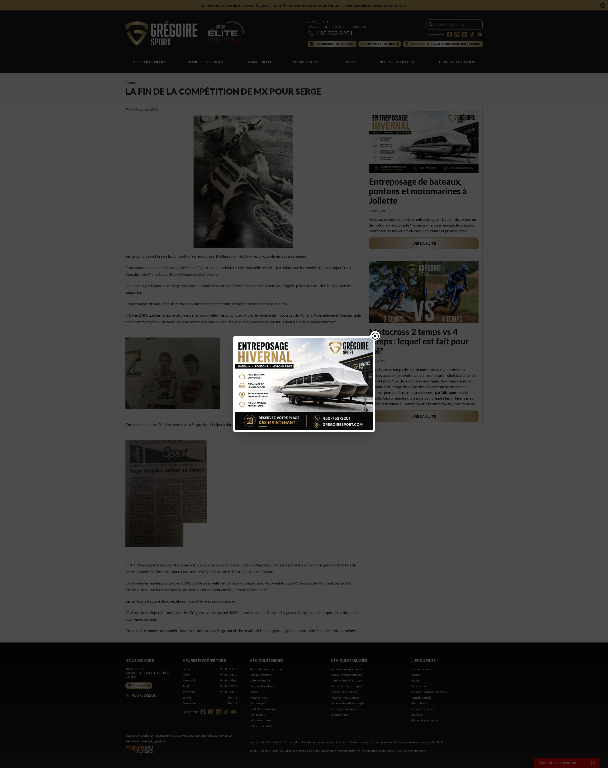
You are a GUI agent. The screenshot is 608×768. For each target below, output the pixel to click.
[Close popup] (375, 336)
